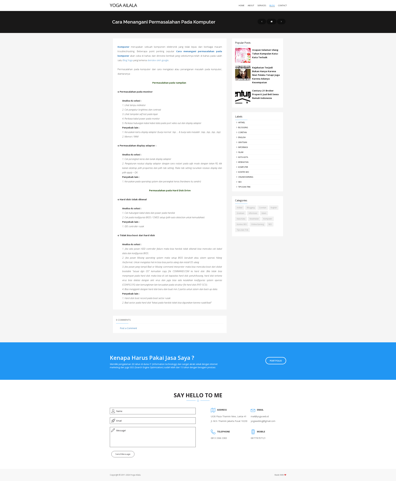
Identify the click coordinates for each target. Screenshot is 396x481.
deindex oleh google (158, 60)
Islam (240, 152)
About (251, 5)
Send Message (122, 454)
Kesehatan (243, 162)
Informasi (243, 147)
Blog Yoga (128, 60)
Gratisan (242, 142)
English (242, 137)
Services (261, 5)
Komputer (123, 46)
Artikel (241, 122)
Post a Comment (128, 328)
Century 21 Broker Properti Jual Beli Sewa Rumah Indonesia (265, 94)
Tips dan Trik (244, 187)
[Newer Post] (262, 21)
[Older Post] (281, 21)
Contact (282, 5)
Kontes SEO (243, 172)
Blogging (243, 127)
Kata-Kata (243, 157)
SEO (240, 182)
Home (241, 5)
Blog (272, 5)
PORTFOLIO (276, 360)
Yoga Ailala (123, 5)
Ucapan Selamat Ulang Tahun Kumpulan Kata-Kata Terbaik (265, 53)
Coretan (242, 132)
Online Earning (245, 177)
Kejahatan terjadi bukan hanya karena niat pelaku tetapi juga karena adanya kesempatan (266, 75)
